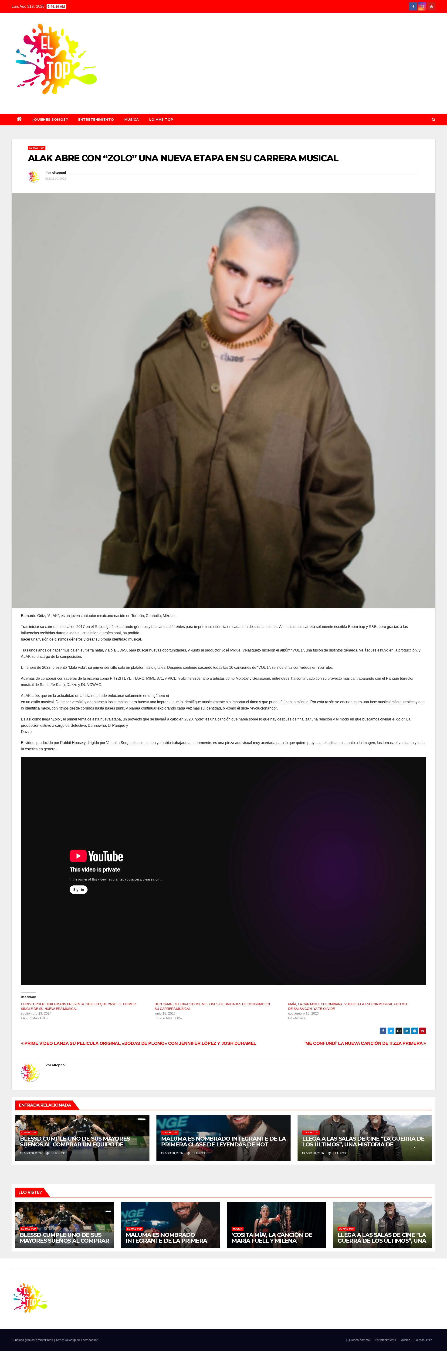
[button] (433, 119)
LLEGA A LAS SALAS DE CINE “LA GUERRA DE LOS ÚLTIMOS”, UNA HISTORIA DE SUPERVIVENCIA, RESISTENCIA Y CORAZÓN (363, 1144)
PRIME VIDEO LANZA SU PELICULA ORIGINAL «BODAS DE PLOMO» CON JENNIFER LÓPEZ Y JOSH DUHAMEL (140, 1043)
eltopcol (59, 173)
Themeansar (89, 1340)
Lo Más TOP (161, 119)
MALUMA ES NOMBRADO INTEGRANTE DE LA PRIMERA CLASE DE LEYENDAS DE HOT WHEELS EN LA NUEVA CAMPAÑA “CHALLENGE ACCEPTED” (223, 1147)
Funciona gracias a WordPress (33, 1340)
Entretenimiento (96, 119)
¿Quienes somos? (50, 119)
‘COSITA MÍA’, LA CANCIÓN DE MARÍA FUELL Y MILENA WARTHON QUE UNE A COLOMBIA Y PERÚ (272, 1243)
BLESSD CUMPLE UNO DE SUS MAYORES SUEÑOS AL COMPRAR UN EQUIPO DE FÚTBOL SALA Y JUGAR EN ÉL (75, 1144)
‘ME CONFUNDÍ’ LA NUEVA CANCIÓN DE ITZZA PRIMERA (364, 1043)
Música (131, 119)
